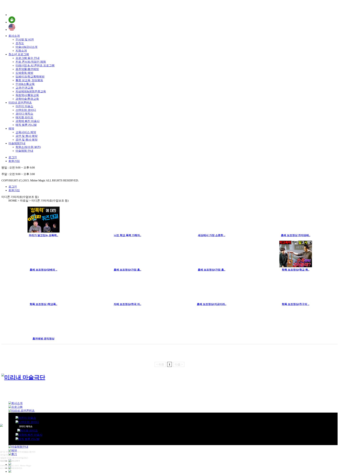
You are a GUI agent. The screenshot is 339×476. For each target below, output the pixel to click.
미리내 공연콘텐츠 (20, 102)
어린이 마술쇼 (24, 106)
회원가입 (14, 160)
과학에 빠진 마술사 (28, 121)
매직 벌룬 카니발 (26, 124)
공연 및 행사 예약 (26, 135)
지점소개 (21, 50)
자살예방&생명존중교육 (31, 91)
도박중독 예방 (24, 72)
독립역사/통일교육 (27, 95)
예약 (11, 128)
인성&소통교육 (25, 83)
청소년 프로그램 (18, 54)
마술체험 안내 (24, 150)
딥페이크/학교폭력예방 (30, 76)
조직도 (20, 43)
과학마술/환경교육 (27, 98)
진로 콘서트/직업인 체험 (31, 61)
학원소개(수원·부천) (28, 147)
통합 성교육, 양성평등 (29, 80)
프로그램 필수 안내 (28, 58)
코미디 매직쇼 (24, 113)
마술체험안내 (16, 143)
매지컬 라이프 (24, 117)
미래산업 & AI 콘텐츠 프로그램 (35, 65)
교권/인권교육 (24, 87)
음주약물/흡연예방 (27, 69)
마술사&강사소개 (26, 46)
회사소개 (14, 35)
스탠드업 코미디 (26, 109)
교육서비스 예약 (26, 132)
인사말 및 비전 (25, 39)
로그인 (12, 157)
